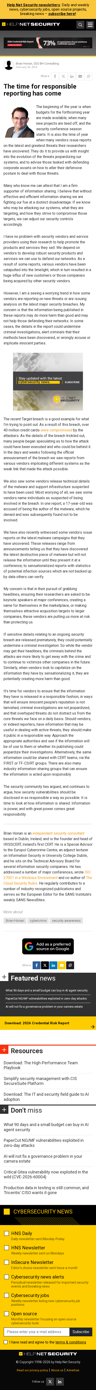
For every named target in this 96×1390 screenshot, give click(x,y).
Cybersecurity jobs (30, 1295)
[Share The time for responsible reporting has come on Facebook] (55, 76)
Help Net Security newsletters (33, 5)
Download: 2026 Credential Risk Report (37, 1023)
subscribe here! (62, 14)
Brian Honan (15, 921)
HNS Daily (21, 1233)
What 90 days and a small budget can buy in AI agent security (47, 990)
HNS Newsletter (28, 1248)
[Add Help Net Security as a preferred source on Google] (89, 76)
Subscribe (80, 1332)
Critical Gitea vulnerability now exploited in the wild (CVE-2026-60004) (46, 1174)
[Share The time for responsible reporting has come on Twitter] (63, 76)
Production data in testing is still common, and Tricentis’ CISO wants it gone (46, 1190)
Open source (24, 1313)
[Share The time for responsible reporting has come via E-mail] (80, 76)
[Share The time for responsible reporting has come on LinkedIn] (72, 76)
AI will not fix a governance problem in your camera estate (44, 1006)
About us (57, 1370)
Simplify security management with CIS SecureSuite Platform (40, 1081)
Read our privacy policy (32, 1370)
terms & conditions (70, 1342)
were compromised (56, 430)
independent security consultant (58, 833)
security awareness (66, 921)
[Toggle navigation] (90, 25)
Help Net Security (67, 1362)
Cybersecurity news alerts (37, 1277)
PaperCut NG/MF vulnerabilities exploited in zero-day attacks (46, 998)
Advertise (72, 1370)
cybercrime (38, 921)
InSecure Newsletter (32, 1262)
